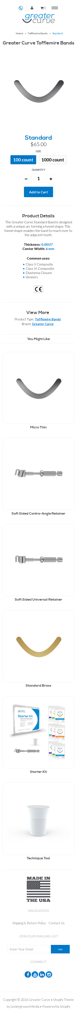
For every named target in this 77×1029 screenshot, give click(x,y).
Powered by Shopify (56, 1006)
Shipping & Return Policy (29, 923)
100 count (23, 159)
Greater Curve (43, 324)
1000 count (52, 159)
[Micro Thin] (38, 388)
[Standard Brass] (38, 646)
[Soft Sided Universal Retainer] (38, 560)
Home (19, 33)
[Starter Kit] (38, 732)
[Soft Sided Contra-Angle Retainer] (38, 474)
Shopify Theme (63, 1000)
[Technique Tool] (38, 819)
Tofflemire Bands (38, 33)
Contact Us (57, 923)
